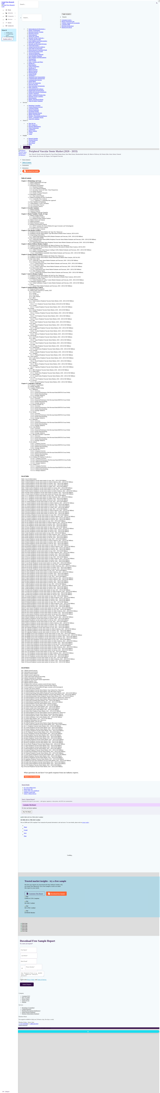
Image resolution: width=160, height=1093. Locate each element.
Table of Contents (26, 162)
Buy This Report (27, 811)
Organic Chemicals (34, 93)
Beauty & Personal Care (68, 21)
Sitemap (24, 1002)
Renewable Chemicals (34, 42)
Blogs (30, 144)
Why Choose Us (33, 125)
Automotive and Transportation (37, 77)
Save (25, 833)
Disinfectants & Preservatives (36, 90)
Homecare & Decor (67, 27)
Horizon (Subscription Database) (30, 1013)
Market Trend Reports (34, 114)
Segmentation (25, 165)
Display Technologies (34, 30)
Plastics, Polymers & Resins (36, 99)
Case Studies (32, 141)
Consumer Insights (33, 108)
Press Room (32, 143)
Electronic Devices (33, 33)
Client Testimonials (34, 128)
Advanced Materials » (34, 53)
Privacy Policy (31, 979)
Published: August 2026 (29, 792)
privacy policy (85, 822)
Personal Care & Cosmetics (36, 96)
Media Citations (33, 131)
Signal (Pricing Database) (28, 1012)
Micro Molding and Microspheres (37, 57)
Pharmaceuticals (33, 72)
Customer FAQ (26, 996)
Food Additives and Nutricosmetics (38, 41)
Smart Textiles (32, 60)
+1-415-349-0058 (23, 1023)
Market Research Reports (35, 113)
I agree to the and (33, 979)
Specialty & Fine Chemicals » (36, 38)
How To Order (26, 997)
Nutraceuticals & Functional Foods (38, 50)
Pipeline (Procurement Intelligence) (31, 1010)
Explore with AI (7, 39)
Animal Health (32, 74)
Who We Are (32, 123)
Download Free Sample (32, 171)
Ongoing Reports (33, 140)
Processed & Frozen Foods (36, 51)
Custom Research (26, 1009)
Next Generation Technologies (37, 86)
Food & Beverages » (34, 45)
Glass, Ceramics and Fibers (36, 62)
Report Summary (26, 159)
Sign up (27, 147)
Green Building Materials (35, 56)
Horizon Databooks (34, 110)
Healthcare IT (32, 68)
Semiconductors (33, 35)
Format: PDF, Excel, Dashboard (31, 790)
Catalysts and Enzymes (35, 39)
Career (30, 134)
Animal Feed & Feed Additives (37, 47)
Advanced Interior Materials (36, 54)
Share (25, 827)
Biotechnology (32, 65)
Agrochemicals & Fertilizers (36, 89)
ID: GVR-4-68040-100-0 (30, 787)
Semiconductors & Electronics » (37, 29)
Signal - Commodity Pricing (36, 117)
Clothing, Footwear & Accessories (71, 23)
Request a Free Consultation (32, 776)
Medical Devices (33, 69)
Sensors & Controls (34, 36)
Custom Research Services (36, 107)
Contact (31, 132)
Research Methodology (35, 126)
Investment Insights (34, 111)
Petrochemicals (32, 98)
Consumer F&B (66, 24)
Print (25, 836)
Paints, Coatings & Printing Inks (37, 95)
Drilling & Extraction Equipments (37, 92)
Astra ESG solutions (34, 119)
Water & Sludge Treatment (36, 101)
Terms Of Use (25, 1000)
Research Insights (33, 138)
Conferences (32, 129)
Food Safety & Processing (35, 48)
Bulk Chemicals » (33, 87)
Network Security (33, 84)
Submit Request (26, 984)
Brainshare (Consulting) (28, 1007)
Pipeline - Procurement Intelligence (38, 116)
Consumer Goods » (67, 20)
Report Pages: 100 (28, 789)
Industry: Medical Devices (30, 793)
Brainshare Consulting (34, 105)
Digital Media (32, 81)
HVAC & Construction (35, 83)
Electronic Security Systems (36, 32)
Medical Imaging (33, 71)
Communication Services (35, 80)
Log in (26, 146)
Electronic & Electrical (68, 26)
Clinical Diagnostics (34, 66)
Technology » (32, 75)
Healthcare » (32, 63)
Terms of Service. (42, 979)
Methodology (25, 168)
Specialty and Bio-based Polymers (38, 44)
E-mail (25, 830)
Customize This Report (36, 894)
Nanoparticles (32, 59)
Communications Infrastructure (37, 78)
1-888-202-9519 (34, 1023)
